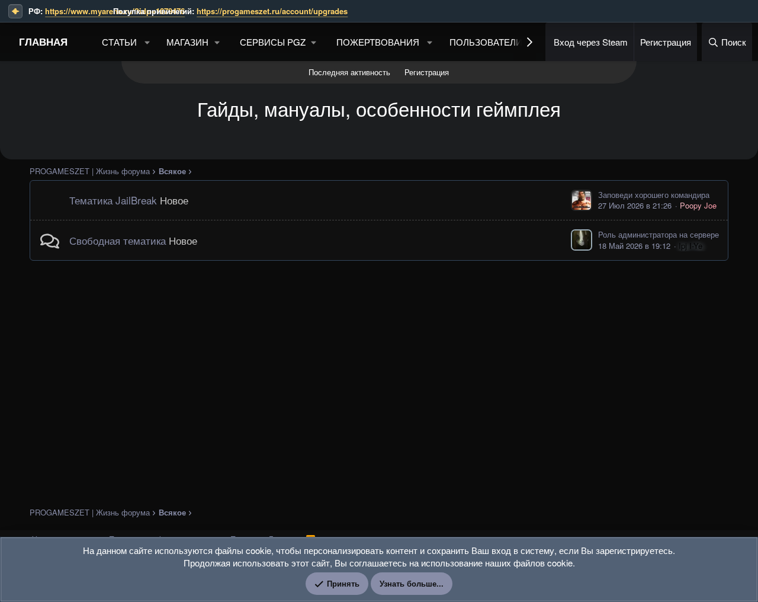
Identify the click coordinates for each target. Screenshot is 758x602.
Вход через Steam (589, 42)
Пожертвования (377, 42)
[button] (147, 42)
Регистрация (426, 72)
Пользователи (485, 42)
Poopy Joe (698, 205)
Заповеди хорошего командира (653, 194)
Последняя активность (349, 72)
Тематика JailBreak (113, 200)
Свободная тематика (117, 240)
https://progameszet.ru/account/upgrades (250, 11)
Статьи (119, 42)
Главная (43, 41)
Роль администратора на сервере (658, 234)
